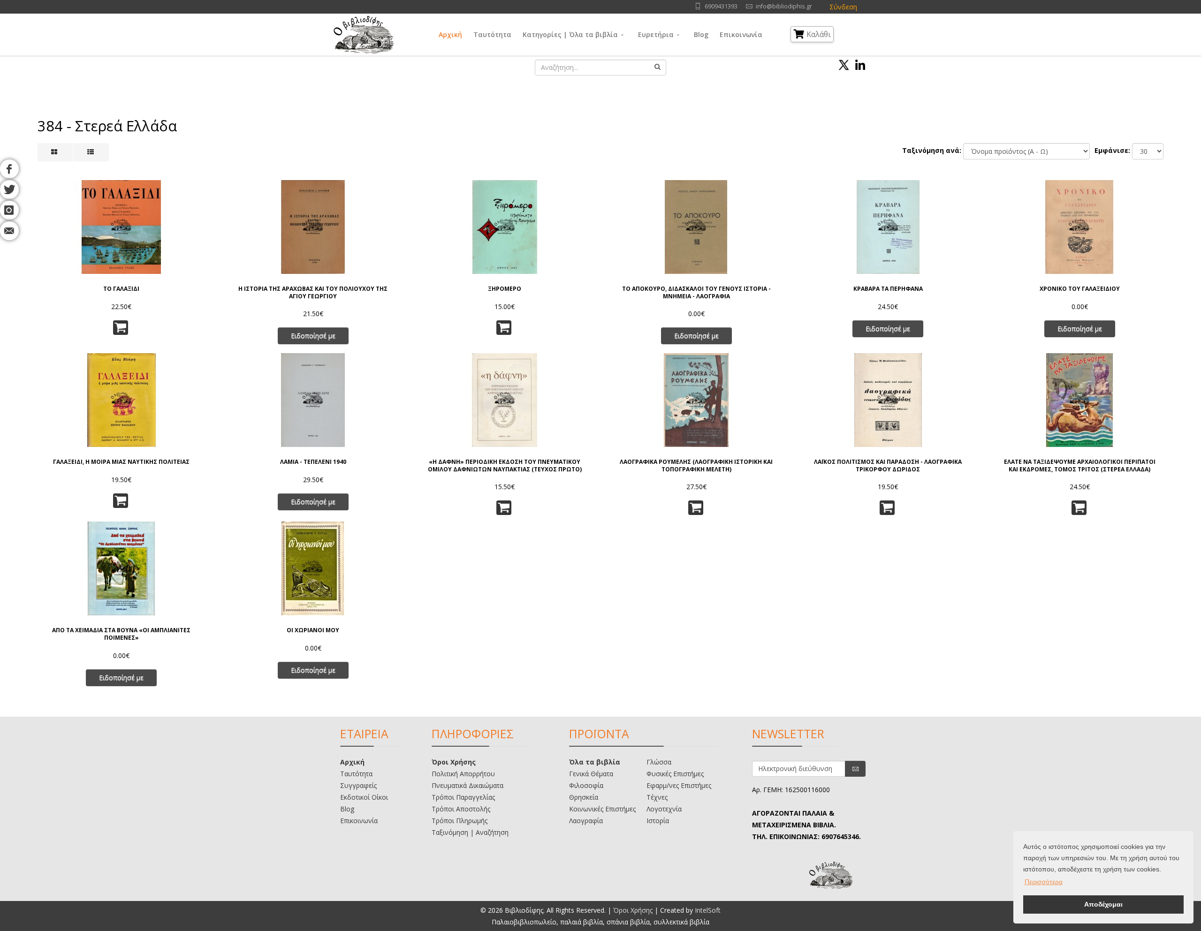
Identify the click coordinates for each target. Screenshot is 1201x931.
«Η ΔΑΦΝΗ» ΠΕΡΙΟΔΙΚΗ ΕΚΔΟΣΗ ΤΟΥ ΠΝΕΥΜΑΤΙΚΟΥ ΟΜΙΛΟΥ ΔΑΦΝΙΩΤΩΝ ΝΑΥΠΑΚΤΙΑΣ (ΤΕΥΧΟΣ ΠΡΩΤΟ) (505, 465)
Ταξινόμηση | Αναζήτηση (470, 832)
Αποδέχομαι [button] (1103, 904)
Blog (701, 34)
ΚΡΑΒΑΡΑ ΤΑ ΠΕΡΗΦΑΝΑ (888, 289)
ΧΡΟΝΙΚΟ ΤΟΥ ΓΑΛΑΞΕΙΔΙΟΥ (1080, 289)
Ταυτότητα (492, 34)
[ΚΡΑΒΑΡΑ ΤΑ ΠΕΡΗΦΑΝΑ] (888, 227)
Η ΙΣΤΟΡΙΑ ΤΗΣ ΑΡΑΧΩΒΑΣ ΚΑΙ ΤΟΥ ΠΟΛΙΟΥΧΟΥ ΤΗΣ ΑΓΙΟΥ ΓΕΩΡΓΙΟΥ (313, 292)
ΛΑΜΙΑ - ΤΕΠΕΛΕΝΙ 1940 (313, 462)
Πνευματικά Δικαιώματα (467, 785)
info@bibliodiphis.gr (784, 6)
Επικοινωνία (741, 34)
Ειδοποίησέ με (313, 335)
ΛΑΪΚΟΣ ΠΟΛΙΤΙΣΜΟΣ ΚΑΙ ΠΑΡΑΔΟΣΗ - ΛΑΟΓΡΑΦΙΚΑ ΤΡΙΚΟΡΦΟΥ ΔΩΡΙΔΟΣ (888, 465)
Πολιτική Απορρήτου (463, 773)
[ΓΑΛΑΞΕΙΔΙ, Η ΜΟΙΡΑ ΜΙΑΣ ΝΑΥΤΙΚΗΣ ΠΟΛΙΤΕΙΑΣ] (121, 400)
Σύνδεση (843, 6)
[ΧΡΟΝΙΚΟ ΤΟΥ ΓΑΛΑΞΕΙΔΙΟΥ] (1080, 227)
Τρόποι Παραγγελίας (463, 797)
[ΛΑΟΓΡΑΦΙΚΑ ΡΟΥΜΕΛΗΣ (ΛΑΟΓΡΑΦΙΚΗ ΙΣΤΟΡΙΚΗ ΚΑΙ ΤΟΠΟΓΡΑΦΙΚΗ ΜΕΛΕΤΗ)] (696, 400)
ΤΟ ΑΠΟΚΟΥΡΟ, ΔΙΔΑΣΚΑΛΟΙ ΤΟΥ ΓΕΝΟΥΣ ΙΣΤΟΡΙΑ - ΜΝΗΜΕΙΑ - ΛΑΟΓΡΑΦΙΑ (696, 292)
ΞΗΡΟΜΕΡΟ (504, 289)
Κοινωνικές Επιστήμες (602, 808)
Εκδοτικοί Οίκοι (364, 797)
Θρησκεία (583, 797)
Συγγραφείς (358, 785)
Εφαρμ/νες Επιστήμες (678, 785)
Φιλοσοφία (586, 785)
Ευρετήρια (656, 34)
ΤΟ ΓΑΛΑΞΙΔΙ (121, 289)
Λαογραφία (586, 820)
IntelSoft (708, 910)
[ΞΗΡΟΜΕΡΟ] (504, 227)
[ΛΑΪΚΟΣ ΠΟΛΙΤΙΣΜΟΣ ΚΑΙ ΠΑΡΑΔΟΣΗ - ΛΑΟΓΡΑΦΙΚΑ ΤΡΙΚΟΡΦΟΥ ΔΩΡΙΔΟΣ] (888, 400)
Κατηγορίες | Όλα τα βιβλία (570, 34)
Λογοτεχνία (664, 808)
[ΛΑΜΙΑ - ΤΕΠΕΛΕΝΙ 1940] (313, 400)
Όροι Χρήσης (454, 761)
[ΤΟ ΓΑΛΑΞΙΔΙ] (121, 227)
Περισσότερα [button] (1044, 882)
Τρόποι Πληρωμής (459, 820)
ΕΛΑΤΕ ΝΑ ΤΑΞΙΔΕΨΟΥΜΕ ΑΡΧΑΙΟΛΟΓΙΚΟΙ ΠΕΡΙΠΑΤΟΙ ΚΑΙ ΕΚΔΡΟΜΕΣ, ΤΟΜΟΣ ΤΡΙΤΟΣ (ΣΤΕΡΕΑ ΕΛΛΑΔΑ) (1079, 465)
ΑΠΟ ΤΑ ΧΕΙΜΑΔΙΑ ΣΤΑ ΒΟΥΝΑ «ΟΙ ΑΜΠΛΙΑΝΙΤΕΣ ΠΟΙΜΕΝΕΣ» (121, 634)
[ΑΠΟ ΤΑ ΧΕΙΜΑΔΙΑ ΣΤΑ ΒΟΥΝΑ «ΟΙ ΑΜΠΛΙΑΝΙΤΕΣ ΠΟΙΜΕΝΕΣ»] (121, 568)
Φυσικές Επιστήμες (675, 773)
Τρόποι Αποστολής (461, 808)
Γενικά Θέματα (591, 773)
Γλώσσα (658, 761)
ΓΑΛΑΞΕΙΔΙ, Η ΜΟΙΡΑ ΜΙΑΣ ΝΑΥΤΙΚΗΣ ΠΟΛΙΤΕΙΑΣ (121, 462)
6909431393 (721, 6)
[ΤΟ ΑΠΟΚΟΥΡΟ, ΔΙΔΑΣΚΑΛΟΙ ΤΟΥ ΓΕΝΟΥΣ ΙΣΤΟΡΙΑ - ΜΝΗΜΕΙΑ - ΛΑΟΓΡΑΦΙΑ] (696, 227)
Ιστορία (657, 820)
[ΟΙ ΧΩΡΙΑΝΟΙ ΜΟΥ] (313, 568)
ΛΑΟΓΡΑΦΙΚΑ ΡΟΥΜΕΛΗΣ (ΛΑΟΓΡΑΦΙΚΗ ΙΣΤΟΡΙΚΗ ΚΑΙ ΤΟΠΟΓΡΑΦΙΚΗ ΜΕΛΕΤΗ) (696, 465)
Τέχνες (657, 797)
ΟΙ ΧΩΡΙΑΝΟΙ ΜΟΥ (313, 630)
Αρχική (450, 34)
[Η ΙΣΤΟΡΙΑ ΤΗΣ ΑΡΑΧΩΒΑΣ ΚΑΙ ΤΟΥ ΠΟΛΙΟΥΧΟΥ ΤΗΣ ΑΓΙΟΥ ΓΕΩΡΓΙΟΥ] (313, 227)
